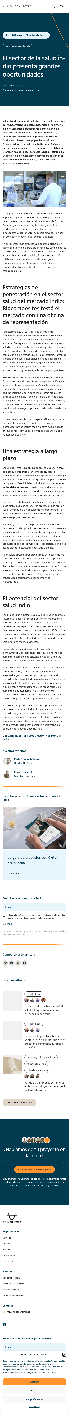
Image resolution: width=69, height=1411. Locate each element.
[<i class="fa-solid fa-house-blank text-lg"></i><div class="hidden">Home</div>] (6, 35)
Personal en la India (12, 1290)
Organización (9, 1255)
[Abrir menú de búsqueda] (53, 6)
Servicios (7, 1238)
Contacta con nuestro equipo (34, 1170)
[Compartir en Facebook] (24, 963)
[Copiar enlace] (5, 963)
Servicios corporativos (13, 1296)
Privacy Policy (34, 1406)
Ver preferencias (34, 1400)
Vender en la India (11, 1278)
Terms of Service (14, 935)
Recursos (7, 1250)
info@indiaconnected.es (18, 1312)
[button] (64, 1354)
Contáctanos (9, 1261)
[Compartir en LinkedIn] (11, 963)
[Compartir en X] (18, 963)
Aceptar (34, 1382)
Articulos (17, 35)
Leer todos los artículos (19, 1103)
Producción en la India (13, 1284)
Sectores (7, 1244)
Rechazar (34, 1391)
